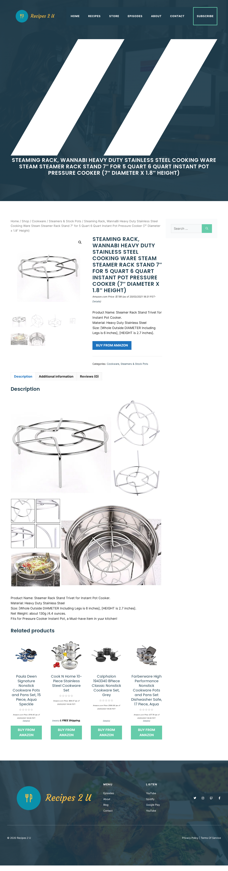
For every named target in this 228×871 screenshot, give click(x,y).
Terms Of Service (211, 837)
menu (107, 784)
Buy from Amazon (112, 345)
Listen (151, 784)
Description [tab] (23, 376)
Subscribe (205, 16)
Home (75, 16)
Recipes (94, 16)
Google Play (153, 804)
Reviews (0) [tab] (89, 376)
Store (114, 16)
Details (96, 301)
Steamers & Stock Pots (65, 221)
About (156, 16)
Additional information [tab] (56, 376)
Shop (25, 221)
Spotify (150, 799)
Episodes (135, 16)
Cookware (39, 221)
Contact (177, 16)
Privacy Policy (190, 837)
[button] (80, 242)
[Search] (207, 228)
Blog (105, 804)
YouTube (151, 793)
